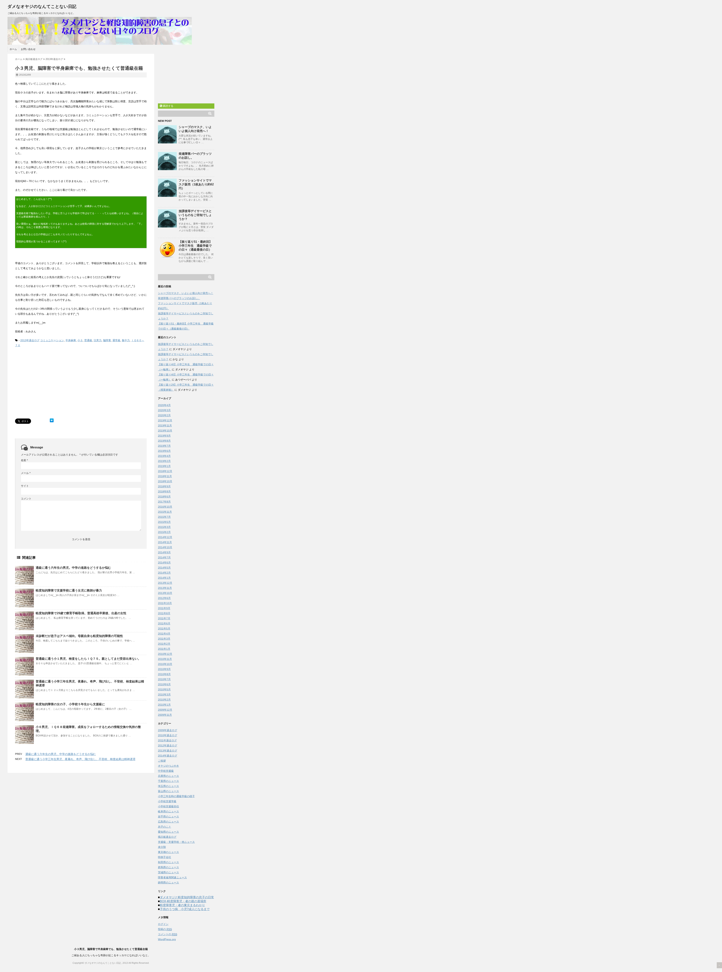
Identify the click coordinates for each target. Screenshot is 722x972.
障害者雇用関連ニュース (172, 877)
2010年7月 (164, 679)
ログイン (163, 924)
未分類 (162, 846)
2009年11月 (165, 714)
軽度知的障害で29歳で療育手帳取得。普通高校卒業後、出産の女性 (81, 613)
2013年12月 (165, 582)
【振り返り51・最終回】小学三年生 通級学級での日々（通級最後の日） (195, 245)
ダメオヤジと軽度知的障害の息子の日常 (187, 897)
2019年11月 (165, 425)
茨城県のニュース (168, 872)
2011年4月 (164, 633)
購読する (167, 105)
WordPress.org (167, 939)
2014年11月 (165, 542)
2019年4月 (164, 455)
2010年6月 (164, 684)
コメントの (167, 934)
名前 (24, 460)
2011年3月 (164, 638)
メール (25, 473)
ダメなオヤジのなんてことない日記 (42, 6)
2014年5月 (164, 567)
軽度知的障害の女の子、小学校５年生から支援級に (70, 704)
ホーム (13, 49)
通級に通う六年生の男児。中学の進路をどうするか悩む (73, 567)
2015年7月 (164, 516)
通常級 (116, 340)
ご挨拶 (162, 760)
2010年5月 (164, 689)
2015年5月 (164, 521)
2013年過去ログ (29, 340)
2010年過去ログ (167, 735)
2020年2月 (164, 415)
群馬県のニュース (168, 867)
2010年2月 (164, 699)
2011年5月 (164, 628)
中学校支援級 (166, 770)
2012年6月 (164, 598)
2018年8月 (164, 491)
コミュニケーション (52, 340)
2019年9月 (164, 435)
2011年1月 (164, 648)
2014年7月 (164, 557)
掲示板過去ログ (167, 836)
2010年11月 (165, 658)
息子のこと (164, 826)
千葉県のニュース (168, 780)
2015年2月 (164, 532)
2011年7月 (164, 618)
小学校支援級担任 (168, 806)
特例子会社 (164, 857)
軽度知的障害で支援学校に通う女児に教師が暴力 (69, 590)
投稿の (165, 929)
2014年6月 (164, 562)
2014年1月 (164, 577)
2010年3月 (164, 694)
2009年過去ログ (167, 730)
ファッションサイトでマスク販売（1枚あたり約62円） (196, 184)
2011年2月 (164, 643)
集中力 (126, 340)
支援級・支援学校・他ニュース (176, 841)
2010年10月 (165, 664)
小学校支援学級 (167, 801)
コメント (26, 498)
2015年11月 (165, 511)
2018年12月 (165, 471)
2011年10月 (165, 603)
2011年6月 (164, 623)
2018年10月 (165, 481)
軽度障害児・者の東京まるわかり (182, 905)
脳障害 (107, 340)
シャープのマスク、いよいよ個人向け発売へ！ (185, 293)
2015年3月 (164, 526)
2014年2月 (164, 572)
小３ (80, 340)
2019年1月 (164, 466)
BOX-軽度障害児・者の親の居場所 (183, 901)
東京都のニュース (168, 852)
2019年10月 (165, 430)
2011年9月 (164, 608)
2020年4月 (164, 405)
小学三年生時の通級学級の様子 (176, 796)
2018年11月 (165, 476)
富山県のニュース (168, 791)
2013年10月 (165, 592)
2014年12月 (165, 537)
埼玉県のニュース (168, 786)
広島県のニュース (168, 821)
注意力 (98, 340)
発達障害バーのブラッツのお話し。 (179, 298)
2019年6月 (164, 450)
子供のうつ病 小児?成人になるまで (185, 909)
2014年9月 (164, 552)
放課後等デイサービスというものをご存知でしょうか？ (195, 215)
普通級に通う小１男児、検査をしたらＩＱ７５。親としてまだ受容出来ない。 (88, 658)
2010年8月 (164, 674)
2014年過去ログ (167, 755)
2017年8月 (164, 501)
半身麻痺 (70, 340)
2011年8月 (164, 613)
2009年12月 (165, 709)
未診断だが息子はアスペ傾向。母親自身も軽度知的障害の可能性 (79, 636)
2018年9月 (164, 486)
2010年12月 (165, 653)
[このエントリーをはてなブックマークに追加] (52, 420)
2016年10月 (165, 506)
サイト (25, 485)
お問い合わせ (28, 49)
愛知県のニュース (168, 831)
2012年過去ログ (167, 745)
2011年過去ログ (167, 740)
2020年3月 (164, 410)
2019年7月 (164, 445)
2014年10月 (165, 547)
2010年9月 (164, 669)
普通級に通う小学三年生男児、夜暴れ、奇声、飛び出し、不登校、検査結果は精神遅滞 (80, 759)
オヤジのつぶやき (168, 765)
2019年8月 (164, 440)
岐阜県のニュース (168, 811)
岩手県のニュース (168, 816)
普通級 (88, 340)
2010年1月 (164, 704)
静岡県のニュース (168, 882)
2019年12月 (165, 420)
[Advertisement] (46, 386)
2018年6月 (164, 496)
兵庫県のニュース (168, 775)
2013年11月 (165, 587)
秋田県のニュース (168, 862)
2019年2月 (164, 460)
